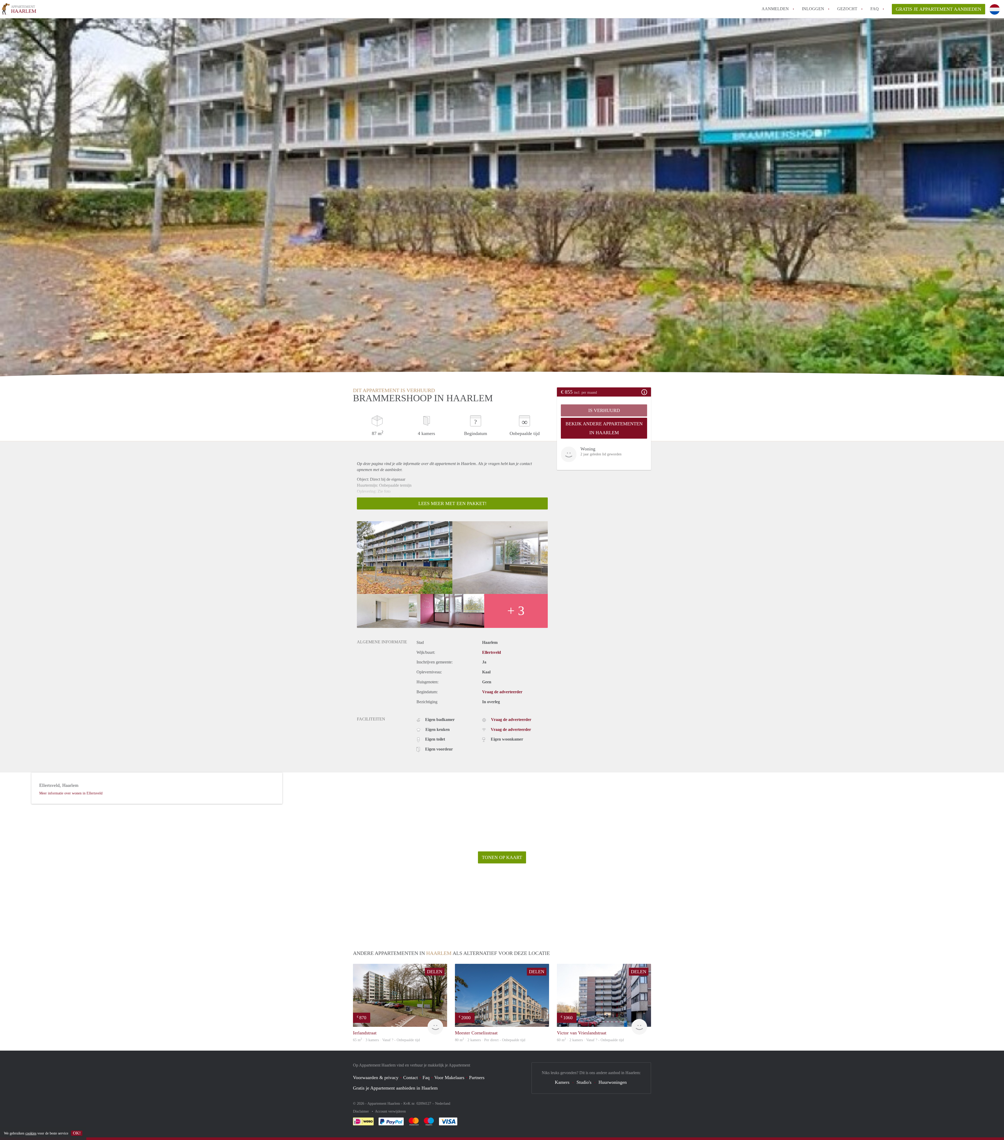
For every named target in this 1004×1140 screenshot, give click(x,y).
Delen (434, 971)
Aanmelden (775, 9)
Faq (426, 1077)
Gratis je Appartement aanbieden (938, 9)
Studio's (584, 1082)
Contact (410, 1077)
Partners (476, 1077)
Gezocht (847, 9)
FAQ (874, 9)
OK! (77, 1133)
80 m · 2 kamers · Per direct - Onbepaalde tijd (490, 1040)
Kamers (562, 1082)
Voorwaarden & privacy (375, 1077)
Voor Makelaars (449, 1077)
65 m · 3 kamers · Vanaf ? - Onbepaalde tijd (386, 1040)
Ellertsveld (491, 652)
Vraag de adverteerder (502, 692)
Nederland (442, 1103)
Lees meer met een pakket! (452, 503)
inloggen (813, 9)
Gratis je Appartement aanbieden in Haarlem (395, 1088)
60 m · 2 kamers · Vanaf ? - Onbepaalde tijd (590, 1040)
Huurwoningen (612, 1082)
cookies (30, 1133)
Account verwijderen (390, 1111)
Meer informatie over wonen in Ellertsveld (70, 793)
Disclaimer (361, 1111)
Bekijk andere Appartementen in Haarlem (604, 428)
